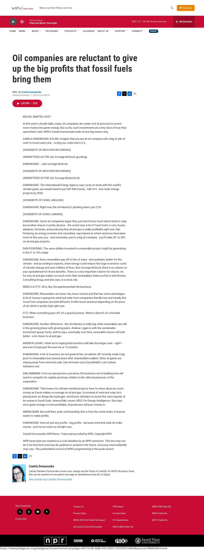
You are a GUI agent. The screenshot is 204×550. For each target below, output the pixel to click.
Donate (187, 7)
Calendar (89, 31)
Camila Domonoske (31, 92)
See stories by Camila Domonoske (50, 479)
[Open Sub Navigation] (27, 31)
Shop (153, 31)
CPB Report (118, 507)
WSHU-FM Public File (161, 507)
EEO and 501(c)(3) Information (87, 527)
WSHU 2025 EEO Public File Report (89, 520)
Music (35, 31)
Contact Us (78, 507)
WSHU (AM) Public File (123, 527)
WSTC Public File (160, 520)
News (22, 31)
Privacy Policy (79, 513)
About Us (103, 31)
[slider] (26, 21)
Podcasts (70, 31)
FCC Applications (120, 520)
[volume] (22, 21)
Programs (51, 31)
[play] (13, 21)
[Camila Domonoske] (19, 473)
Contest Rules (119, 513)
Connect (137, 31)
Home (12, 31)
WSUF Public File (159, 513)
